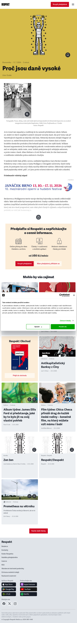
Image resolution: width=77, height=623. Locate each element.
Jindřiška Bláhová (46, 428)
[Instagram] (15, 605)
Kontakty (5, 550)
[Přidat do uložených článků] (72, 353)
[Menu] (73, 4)
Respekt (43, 464)
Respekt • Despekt (46, 455)
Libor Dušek (7, 75)
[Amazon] (9, 594)
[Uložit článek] (67, 54)
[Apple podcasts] (28, 584)
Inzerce (4, 561)
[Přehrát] (67, 353)
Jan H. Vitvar (45, 331)
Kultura (6, 405)
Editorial (8, 502)
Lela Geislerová (8, 464)
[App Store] (9, 584)
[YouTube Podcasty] (28, 589)
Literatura (44, 359)
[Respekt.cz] (6, 4)
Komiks (6, 455)
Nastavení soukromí (9, 576)
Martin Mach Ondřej (19, 464)
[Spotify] (28, 594)
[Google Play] (9, 589)
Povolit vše (63, 327)
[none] (27, 114)
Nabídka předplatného (10, 557)
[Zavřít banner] (74, 295)
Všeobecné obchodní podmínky (13, 569)
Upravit (37, 327)
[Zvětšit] (17, 100)
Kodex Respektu (7, 554)
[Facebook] (4, 605)
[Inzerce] (38, 187)
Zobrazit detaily (65, 320)
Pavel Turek (7, 424)
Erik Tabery (7, 516)
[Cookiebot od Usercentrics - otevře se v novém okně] (61, 295)
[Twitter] (9, 605)
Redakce (5, 546)
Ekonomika (6, 62)
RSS (3, 565)
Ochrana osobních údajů (10, 572)
